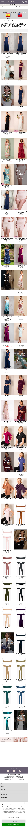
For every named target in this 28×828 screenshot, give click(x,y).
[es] (8, 17)
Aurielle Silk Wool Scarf (21, 421)
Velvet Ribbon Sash (21, 524)
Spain (8, 18)
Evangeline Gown (7, 421)
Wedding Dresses (14, 4)
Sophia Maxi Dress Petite (21, 291)
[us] (19, 17)
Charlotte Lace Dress (21, 159)
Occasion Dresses (4, 4)
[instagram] (19, 771)
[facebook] (8, 771)
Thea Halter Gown (7, 132)
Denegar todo (14, 821)
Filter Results (13, 30)
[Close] (24, 12)
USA (20, 18)
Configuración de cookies (13, 817)
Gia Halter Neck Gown (21, 53)
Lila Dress (21, 344)
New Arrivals (23, 4)
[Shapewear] (14, 742)
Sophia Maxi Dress (7, 159)
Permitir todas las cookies (13, 824)
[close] (25, 803)
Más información (10, 814)
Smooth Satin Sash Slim (7, 730)
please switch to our (11, 12)
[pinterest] (13, 771)
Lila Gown (7, 80)
